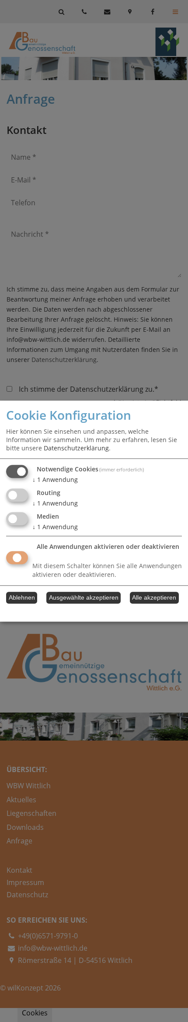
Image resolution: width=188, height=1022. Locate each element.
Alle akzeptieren (154, 597)
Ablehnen (22, 597)
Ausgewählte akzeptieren (83, 597)
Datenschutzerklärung (76, 448)
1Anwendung (55, 480)
